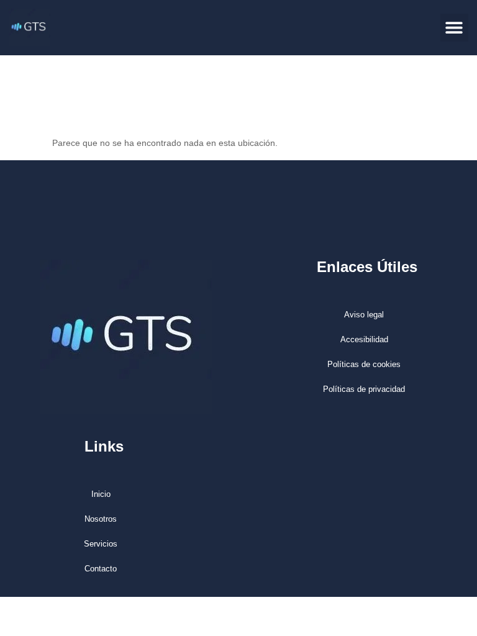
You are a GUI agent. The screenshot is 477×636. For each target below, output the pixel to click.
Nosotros (100, 519)
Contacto (100, 568)
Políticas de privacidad (364, 389)
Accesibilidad (364, 339)
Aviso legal (364, 314)
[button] (454, 28)
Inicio (101, 494)
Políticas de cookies (364, 364)
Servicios (100, 543)
